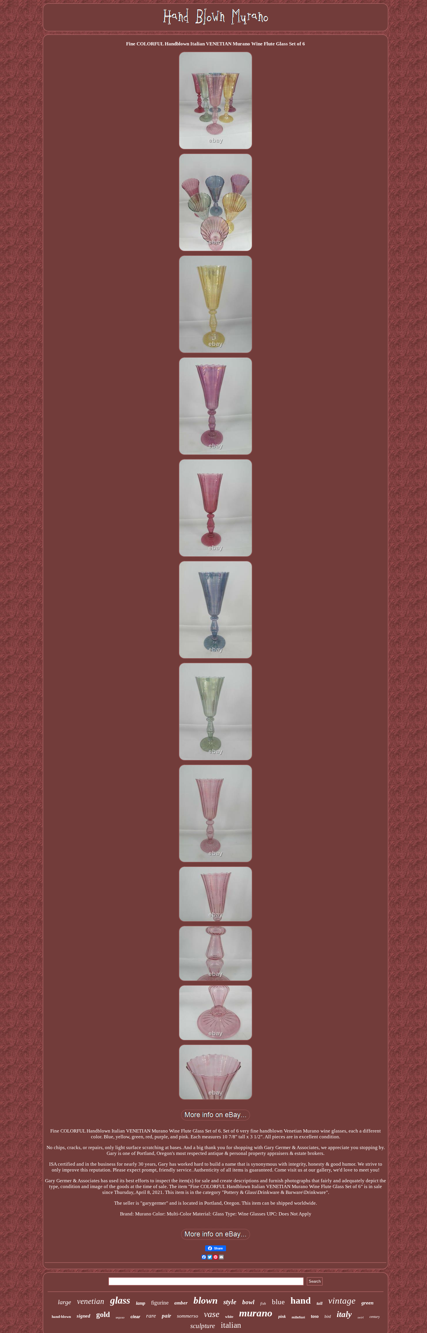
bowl (248, 1302)
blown (205, 1300)
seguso (120, 1317)
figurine (159, 1303)
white (229, 1317)
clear (135, 1316)
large (64, 1302)
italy (344, 1314)
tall (319, 1303)
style (229, 1302)
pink (282, 1316)
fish (263, 1303)
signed (83, 1316)
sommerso (187, 1316)
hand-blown (61, 1316)
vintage (342, 1300)
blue (278, 1302)
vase (211, 1314)
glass (120, 1300)
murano (255, 1313)
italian (231, 1325)
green (367, 1303)
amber (181, 1303)
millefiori (298, 1317)
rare (151, 1315)
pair (166, 1316)
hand (300, 1300)
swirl (361, 1317)
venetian (90, 1301)
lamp (140, 1303)
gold (103, 1314)
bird (327, 1316)
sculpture (202, 1326)
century (374, 1317)
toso (315, 1316)
